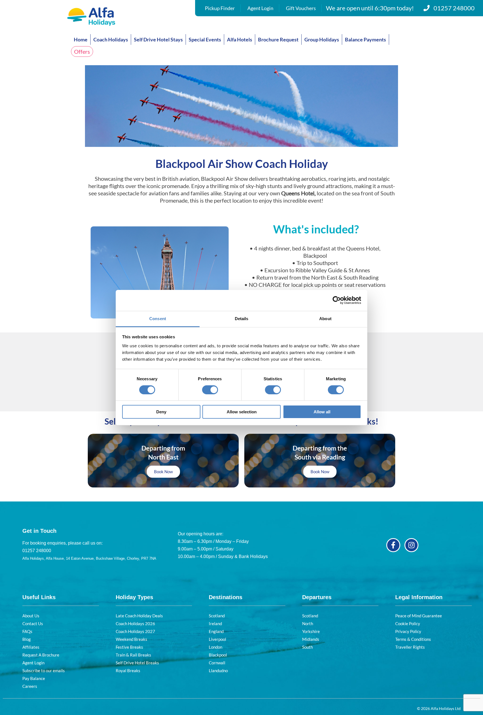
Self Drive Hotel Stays (158, 39)
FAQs (27, 631)
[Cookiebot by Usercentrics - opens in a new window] (336, 300)
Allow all (322, 411)
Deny (161, 411)
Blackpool (218, 654)
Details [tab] (241, 318)
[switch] (210, 389)
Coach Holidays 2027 (135, 631)
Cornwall (217, 662)
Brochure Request (278, 39)
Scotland (217, 615)
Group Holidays (321, 39)
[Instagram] (411, 545)
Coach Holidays (110, 39)
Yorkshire (311, 631)
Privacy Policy (408, 631)
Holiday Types (134, 597)
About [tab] (325, 318)
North (307, 623)
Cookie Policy (407, 623)
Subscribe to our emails (43, 670)
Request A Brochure (40, 654)
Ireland (215, 623)
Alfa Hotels (239, 39)
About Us (30, 615)
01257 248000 (454, 8)
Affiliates (30, 647)
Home (80, 39)
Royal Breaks (128, 670)
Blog (26, 639)
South (307, 647)
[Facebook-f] (393, 545)
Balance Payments (365, 39)
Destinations (225, 597)
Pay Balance (33, 678)
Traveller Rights (410, 647)
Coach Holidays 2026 (135, 623)
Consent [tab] (157, 318)
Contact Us (32, 623)
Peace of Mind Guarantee (418, 615)
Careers (29, 686)
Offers (82, 51)
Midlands (310, 639)
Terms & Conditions (413, 639)
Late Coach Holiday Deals (139, 615)
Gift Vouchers (301, 8)
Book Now (163, 471)
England (216, 631)
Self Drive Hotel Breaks (137, 662)
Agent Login (260, 8)
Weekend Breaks (131, 639)
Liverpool (217, 639)
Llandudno (218, 670)
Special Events (205, 39)
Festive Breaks (129, 647)
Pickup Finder (220, 8)
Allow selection (242, 411)
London (215, 647)
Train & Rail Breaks (133, 654)
